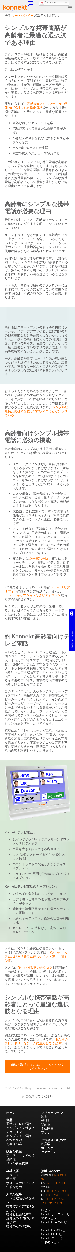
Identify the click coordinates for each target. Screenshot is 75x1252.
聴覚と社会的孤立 (18, 1214)
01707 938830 (56, 1191)
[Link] (18, 6)
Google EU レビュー (54, 1234)
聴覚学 (45, 1144)
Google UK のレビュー (56, 1230)
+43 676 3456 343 (58, 1195)
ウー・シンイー (22, 15)
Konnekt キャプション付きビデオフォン (33, 595)
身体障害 (47, 1129)
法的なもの (14, 1187)
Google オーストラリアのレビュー (55, 1216)
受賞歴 (11, 1179)
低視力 (45, 1121)
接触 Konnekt (50, 1171)
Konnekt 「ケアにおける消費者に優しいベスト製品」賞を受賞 (36, 956)
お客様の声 (14, 1144)
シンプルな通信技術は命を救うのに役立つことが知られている (36, 411)
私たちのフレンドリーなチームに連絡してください (36, 1041)
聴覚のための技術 (18, 1226)
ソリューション (52, 1113)
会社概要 (12, 1171)
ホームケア (49, 1148)
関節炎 (45, 1125)
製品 (9, 1120)
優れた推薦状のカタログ (35, 967)
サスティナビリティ (20, 1183)
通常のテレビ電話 (18, 1124)
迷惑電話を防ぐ (40, 558)
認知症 (45, 1133)
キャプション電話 (18, 1136)
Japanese (50, 2)
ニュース (12, 1175)
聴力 (44, 1117)
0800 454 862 (55, 1199)
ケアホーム (49, 1152)
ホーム (11, 1113)
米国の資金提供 (17, 1163)
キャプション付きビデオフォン (20, 1130)
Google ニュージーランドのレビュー (55, 1240)
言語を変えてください (37, 1096)
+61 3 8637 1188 (52, 1203)
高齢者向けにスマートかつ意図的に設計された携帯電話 (36, 106)
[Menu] (70, 6)
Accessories (14, 1140)
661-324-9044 (55, 1183)
